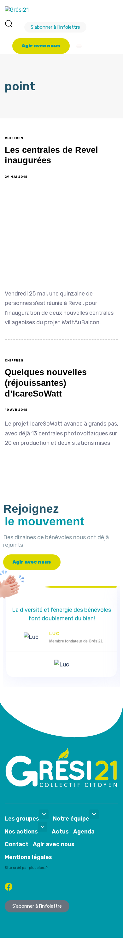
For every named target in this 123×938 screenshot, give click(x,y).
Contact (16, 844)
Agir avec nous (53, 844)
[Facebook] (9, 887)
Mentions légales (28, 857)
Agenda (84, 831)
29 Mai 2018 (16, 177)
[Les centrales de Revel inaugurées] (61, 236)
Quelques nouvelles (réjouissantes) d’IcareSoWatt (46, 382)
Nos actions (21, 831)
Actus (60, 831)
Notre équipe (71, 818)
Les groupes (22, 818)
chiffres (14, 138)
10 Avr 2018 (16, 410)
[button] (8, 23)
